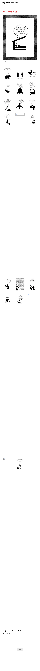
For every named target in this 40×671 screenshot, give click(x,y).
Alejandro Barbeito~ (10, 2)
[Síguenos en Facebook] (20, 664)
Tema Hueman (31, 660)
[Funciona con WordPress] (14, 660)
